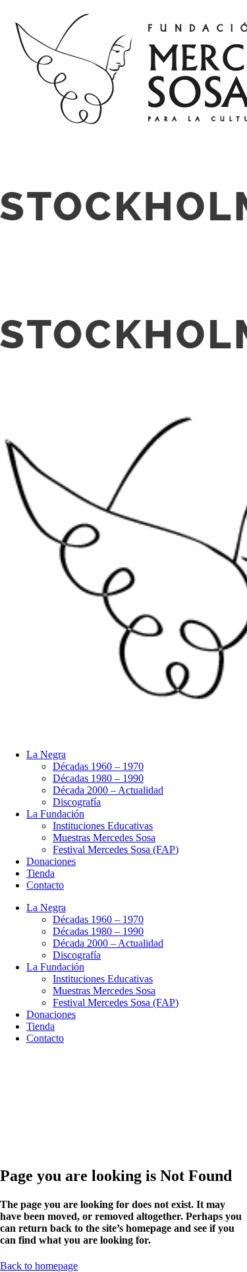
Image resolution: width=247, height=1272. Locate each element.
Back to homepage (39, 1265)
